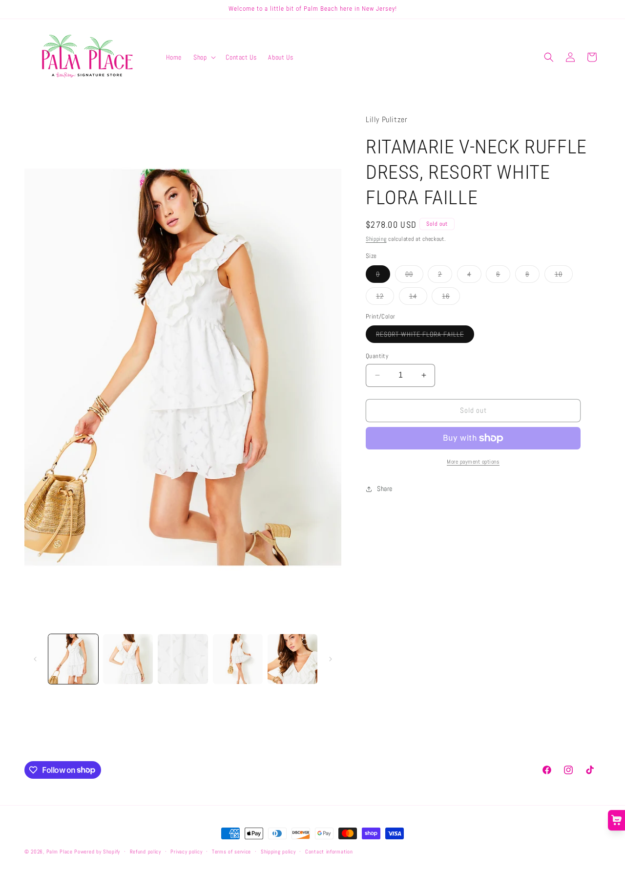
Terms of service (231, 851)
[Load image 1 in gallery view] (73, 659)
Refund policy (145, 851)
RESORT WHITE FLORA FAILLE (425, 336)
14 (418, 298)
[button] (204, 57)
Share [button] (385, 488)
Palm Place (59, 851)
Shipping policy (278, 851)
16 (451, 298)
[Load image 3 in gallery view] (183, 659)
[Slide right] (330, 659)
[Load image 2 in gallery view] (128, 659)
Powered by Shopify (97, 851)
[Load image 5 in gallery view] (292, 659)
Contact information (329, 851)
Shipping (376, 239)
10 (564, 276)
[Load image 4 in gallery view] (238, 659)
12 (385, 298)
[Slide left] (35, 659)
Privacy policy (186, 851)
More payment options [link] (473, 462)
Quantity (377, 356)
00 (414, 276)
